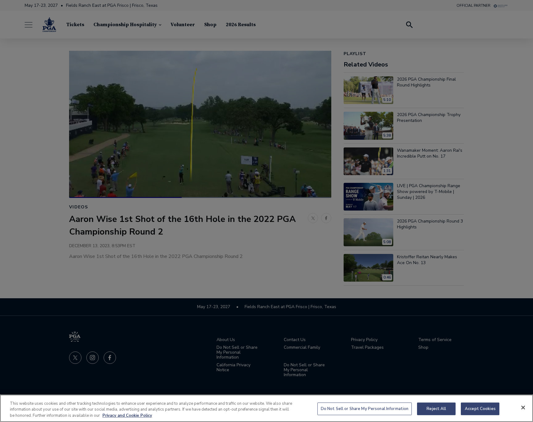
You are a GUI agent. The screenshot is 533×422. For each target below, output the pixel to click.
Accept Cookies (480, 408)
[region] (266, 408)
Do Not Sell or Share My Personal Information (365, 408)
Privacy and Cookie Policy (127, 415)
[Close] (523, 407)
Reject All (436, 408)
